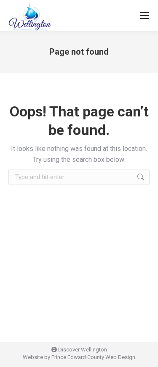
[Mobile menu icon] (144, 16)
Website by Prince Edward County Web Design (79, 357)
